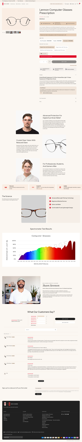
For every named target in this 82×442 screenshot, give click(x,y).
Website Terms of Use (46, 415)
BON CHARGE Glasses (47, 92)
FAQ (23, 420)
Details (40, 74)
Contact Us (44, 425)
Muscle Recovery (7, 415)
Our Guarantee (42, 98)
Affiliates (43, 423)
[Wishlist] (77, 4)
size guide (40, 188)
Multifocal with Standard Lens (46, 50)
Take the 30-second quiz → (56, 3)
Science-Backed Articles (27, 415)
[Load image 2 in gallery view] (7, 32)
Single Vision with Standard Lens (47, 47)
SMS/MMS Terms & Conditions (47, 417)
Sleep (5, 417)
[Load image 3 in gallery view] (11, 32)
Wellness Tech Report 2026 (28, 417)
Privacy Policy (61, 391)
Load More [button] (41, 381)
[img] (53, 337)
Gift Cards (5, 420)
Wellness (5, 418)
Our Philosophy (25, 421)
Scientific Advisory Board (27, 414)
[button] (12, 3)
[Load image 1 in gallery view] (4, 32)
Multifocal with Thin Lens (60, 50)
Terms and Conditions (67, 391)
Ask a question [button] (65, 322)
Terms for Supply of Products (47, 414)
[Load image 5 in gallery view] (19, 32)
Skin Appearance (7, 414)
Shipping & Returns (45, 424)
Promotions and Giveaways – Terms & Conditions (51, 420)
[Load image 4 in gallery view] (15, 32)
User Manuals (25, 418)
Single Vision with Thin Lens (61, 47)
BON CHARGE (71, 440)
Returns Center (45, 427)
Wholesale (44, 421)
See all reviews (33, 325)
